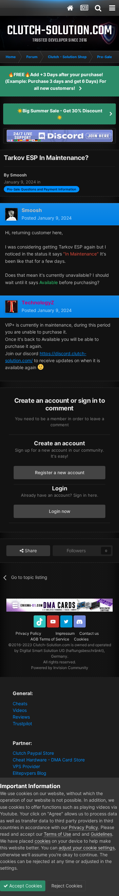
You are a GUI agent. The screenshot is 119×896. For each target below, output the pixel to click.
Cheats (20, 703)
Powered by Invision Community (59, 667)
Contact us (89, 633)
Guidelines (101, 834)
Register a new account (59, 472)
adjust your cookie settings (87, 847)
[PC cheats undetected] (59, 135)
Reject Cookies (66, 885)
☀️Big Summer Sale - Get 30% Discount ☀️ (59, 114)
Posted (47, 218)
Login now (59, 511)
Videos (20, 710)
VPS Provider (26, 766)
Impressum (65, 633)
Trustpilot (22, 723)
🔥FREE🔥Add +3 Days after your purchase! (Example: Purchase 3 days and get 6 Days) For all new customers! (55, 81)
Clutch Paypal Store (33, 753)
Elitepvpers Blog (29, 773)
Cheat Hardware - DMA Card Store (49, 759)
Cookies (81, 639)
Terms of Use (57, 834)
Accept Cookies (25, 885)
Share (30, 550)
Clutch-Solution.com (51, 644)
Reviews (21, 717)
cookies (42, 841)
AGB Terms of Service (49, 639)
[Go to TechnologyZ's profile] (11, 306)
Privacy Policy (28, 633)
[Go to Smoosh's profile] (11, 214)
